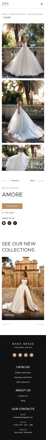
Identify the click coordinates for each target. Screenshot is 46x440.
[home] (5, 4)
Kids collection (23, 382)
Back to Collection (10, 188)
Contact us (23, 396)
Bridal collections (18, 14)
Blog (23, 401)
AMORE (7, 17)
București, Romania (23, 432)
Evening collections (23, 377)
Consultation (12, 206)
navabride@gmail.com (23, 417)
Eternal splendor (35, 14)
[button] (42, 4)
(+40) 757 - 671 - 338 (23, 425)
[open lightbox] (23, 51)
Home (4, 14)
